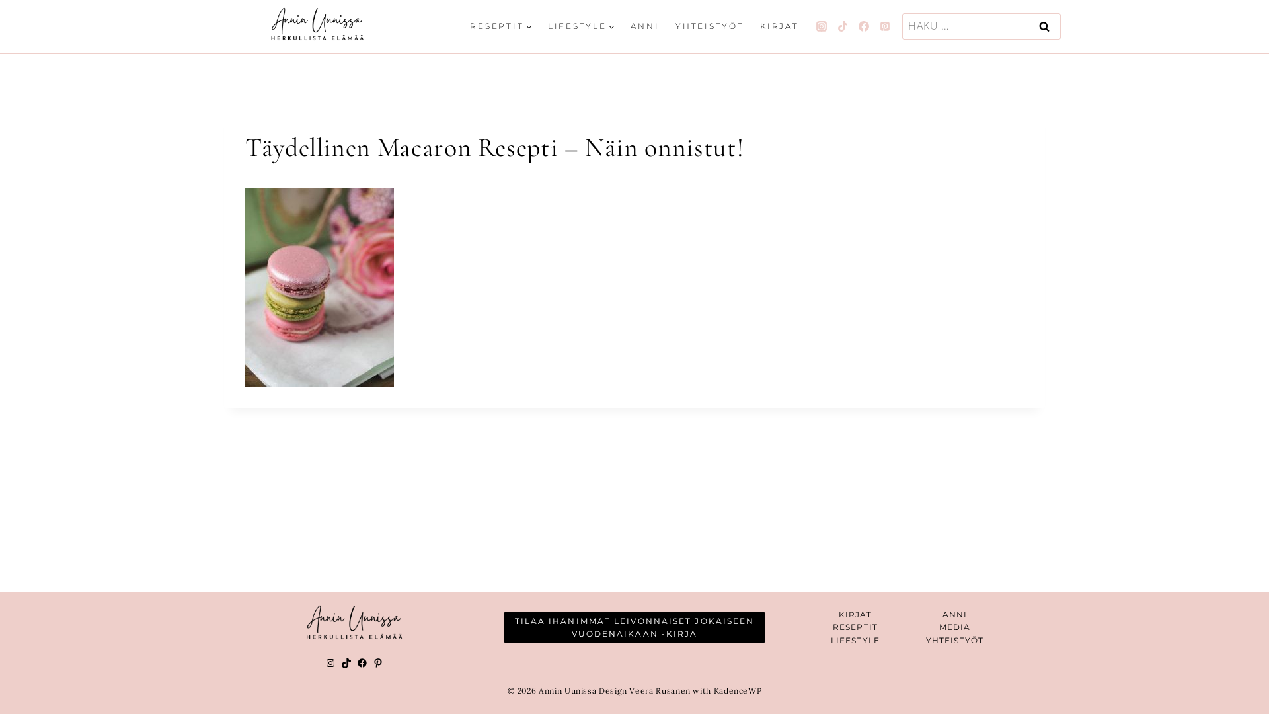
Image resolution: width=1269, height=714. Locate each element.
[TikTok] (842, 26)
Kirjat (779, 26)
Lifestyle (855, 640)
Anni (645, 26)
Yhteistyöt (709, 26)
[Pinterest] (885, 26)
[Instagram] (821, 26)
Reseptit (855, 627)
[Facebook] (863, 26)
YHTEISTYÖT (954, 640)
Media (955, 627)
